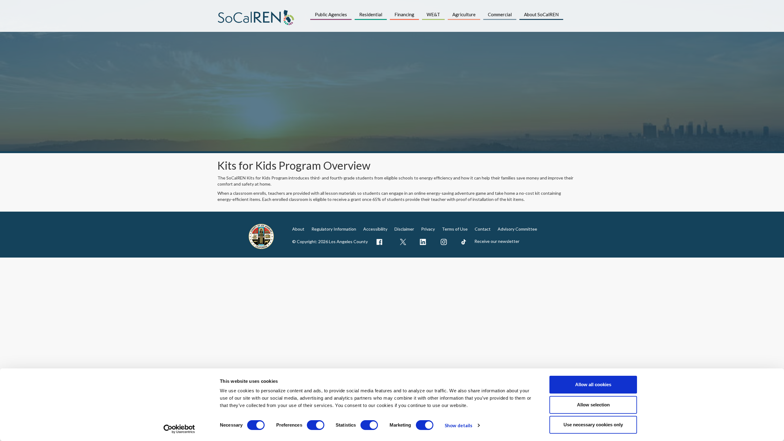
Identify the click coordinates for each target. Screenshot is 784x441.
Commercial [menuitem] (500, 14)
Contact (483, 229)
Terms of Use (455, 229)
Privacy (428, 229)
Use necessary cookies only (593, 424)
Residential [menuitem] (370, 14)
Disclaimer (404, 229)
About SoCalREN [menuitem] (541, 14)
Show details (458, 425)
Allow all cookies (593, 384)
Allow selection (593, 404)
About (298, 229)
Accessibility (375, 229)
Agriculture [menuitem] (464, 14)
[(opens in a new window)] (378, 242)
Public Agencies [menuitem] (331, 14)
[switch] (315, 425)
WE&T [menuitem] (433, 14)
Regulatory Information (333, 229)
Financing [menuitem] (404, 14)
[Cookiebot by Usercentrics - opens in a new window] (179, 429)
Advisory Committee (517, 229)
